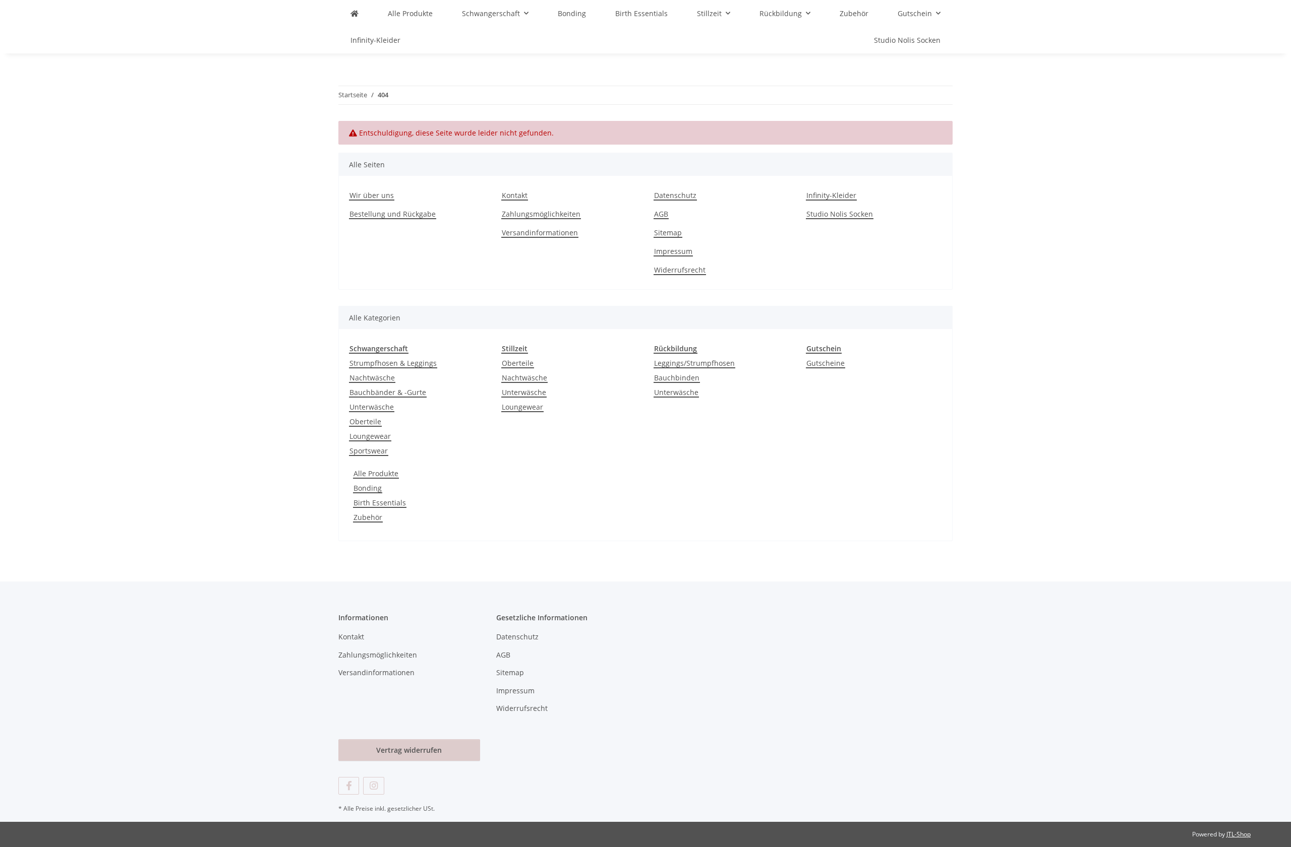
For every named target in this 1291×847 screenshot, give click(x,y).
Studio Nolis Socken (907, 40)
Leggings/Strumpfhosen (694, 363)
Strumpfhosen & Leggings (393, 363)
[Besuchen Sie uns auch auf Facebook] (348, 786)
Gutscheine (825, 363)
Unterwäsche (371, 407)
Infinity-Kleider (375, 40)
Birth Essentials (380, 502)
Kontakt (514, 195)
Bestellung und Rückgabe (392, 214)
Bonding (368, 488)
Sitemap (668, 232)
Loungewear (370, 436)
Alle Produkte (376, 473)
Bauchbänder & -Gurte (387, 392)
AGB (661, 214)
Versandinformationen (540, 232)
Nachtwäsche (372, 377)
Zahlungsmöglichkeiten (541, 214)
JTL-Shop (1238, 834)
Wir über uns (371, 195)
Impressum (673, 251)
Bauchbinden (676, 377)
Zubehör (368, 517)
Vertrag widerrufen (409, 750)
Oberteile (365, 421)
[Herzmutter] (354, 13)
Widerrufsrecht (680, 270)
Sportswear (368, 450)
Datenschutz (675, 195)
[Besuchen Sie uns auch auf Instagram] (373, 786)
